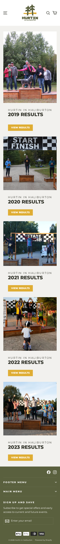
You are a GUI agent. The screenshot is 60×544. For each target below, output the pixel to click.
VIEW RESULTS (20, 372)
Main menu (12, 491)
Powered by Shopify (43, 540)
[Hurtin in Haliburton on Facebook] (48, 472)
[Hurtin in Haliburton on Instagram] (55, 472)
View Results (20, 457)
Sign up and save (19, 502)
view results (20, 127)
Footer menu (15, 482)
